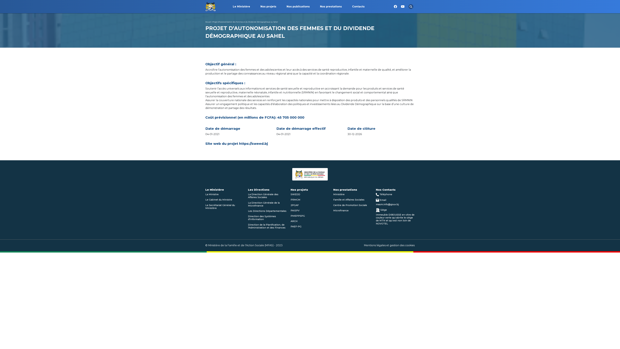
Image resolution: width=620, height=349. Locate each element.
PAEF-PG (296, 226)
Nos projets (268, 6)
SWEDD (295, 194)
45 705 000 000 (290, 117)
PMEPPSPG (298, 215)
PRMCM (295, 199)
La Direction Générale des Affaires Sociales (263, 196)
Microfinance (341, 210)
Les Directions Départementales (267, 211)
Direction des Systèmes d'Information (262, 218)
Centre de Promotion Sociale (350, 205)
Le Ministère (241, 6)
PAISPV (295, 210)
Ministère (339, 194)
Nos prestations (331, 6)
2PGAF (295, 205)
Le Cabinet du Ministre (218, 199)
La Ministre (212, 194)
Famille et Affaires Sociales (348, 199)
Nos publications (298, 6)
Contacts (358, 6)
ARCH (294, 221)
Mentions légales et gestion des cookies (389, 245)
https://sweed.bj (254, 144)
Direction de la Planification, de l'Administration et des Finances (266, 226)
